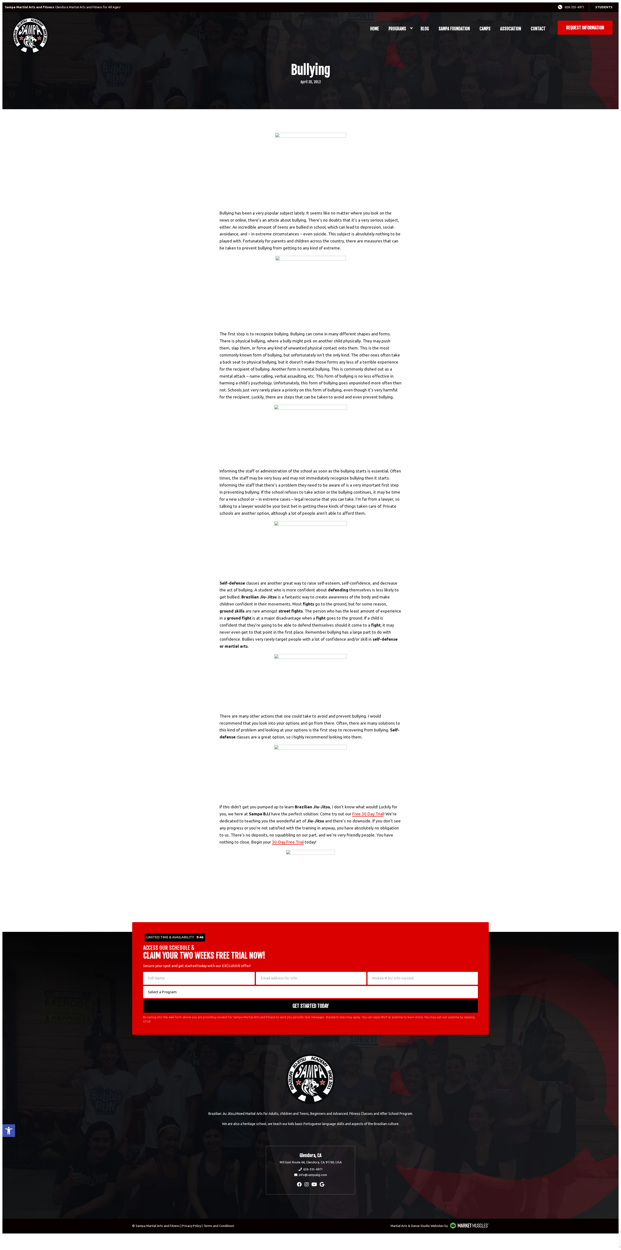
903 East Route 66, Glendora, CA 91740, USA (310, 1162)
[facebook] (299, 1184)
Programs (397, 28)
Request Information (585, 27)
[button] (8, 1130)
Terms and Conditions (218, 1225)
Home (374, 28)
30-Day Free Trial (288, 842)
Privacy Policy (191, 1225)
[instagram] (306, 1184)
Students (604, 7)
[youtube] (314, 1184)
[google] (322, 1184)
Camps (485, 28)
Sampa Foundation (454, 28)
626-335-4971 (574, 7)
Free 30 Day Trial (368, 813)
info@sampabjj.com (313, 1174)
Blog (425, 28)
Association (510, 28)
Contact (538, 28)
